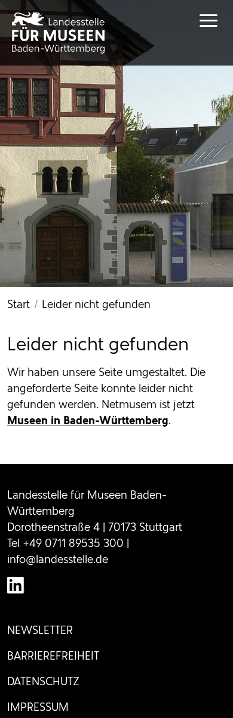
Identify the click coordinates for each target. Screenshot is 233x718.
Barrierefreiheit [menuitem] (53, 655)
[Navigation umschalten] (197, 20)
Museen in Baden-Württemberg (87, 420)
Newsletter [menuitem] (40, 630)
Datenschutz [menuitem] (43, 681)
